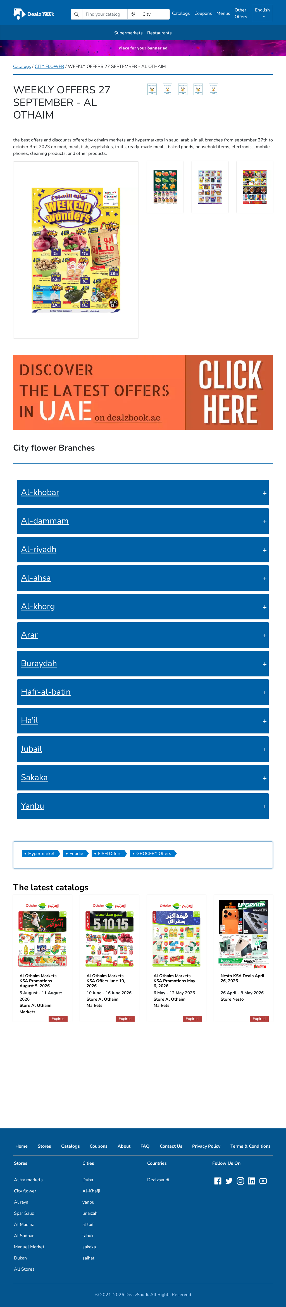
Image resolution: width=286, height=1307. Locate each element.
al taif (88, 1224)
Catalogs (181, 13)
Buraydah (39, 663)
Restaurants (159, 33)
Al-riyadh (38, 549)
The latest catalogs (51, 887)
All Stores (24, 1269)
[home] (34, 14)
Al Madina (24, 1224)
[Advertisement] (143, 1070)
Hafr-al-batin (46, 692)
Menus (223, 13)
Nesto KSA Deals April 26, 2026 (242, 978)
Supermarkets (128, 33)
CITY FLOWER (49, 66)
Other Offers (241, 13)
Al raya (21, 1202)
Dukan (20, 1258)
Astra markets (28, 1180)
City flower (25, 1191)
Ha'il (29, 720)
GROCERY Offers (153, 854)
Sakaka (34, 777)
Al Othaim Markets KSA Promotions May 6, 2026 (174, 981)
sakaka (89, 1247)
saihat (88, 1258)
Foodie (76, 854)
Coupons (203, 13)
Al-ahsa (36, 578)
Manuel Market (29, 1247)
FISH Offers (109, 854)
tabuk (88, 1236)
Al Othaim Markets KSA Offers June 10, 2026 (106, 981)
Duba (87, 1180)
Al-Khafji (91, 1191)
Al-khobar (40, 492)
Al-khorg (38, 606)
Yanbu (32, 806)
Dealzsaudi (158, 1180)
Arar (29, 635)
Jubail (31, 749)
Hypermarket (41, 854)
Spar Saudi (24, 1213)
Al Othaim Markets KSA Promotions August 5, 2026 (38, 981)
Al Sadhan (24, 1236)
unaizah (89, 1213)
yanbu (88, 1202)
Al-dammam (45, 521)
